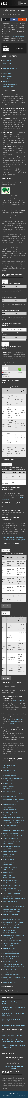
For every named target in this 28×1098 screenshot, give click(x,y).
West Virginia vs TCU (9, 972)
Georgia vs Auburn (8, 843)
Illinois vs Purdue (7, 856)
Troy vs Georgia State (9, 938)
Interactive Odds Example (10, 68)
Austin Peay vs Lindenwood (10, 825)
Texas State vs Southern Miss (11, 927)
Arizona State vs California (10, 838)
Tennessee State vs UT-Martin (11, 911)
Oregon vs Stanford (8, 904)
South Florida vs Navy (9, 862)
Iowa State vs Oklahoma (9, 932)
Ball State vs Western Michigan (11, 846)
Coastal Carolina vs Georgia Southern (13, 935)
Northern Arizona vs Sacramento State (14, 977)
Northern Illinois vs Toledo (10, 851)
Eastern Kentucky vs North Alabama (13, 922)
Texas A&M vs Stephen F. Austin (12, 909)
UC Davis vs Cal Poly (9, 959)
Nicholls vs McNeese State (10, 961)
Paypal (12, 723)
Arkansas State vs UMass (10, 867)
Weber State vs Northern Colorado (12, 836)
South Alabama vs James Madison (12, 778)
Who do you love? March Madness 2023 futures (13, 1014)
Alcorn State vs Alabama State (11, 893)
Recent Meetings (7, 73)
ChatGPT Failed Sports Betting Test (13, 1025)
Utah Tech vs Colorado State (11, 943)
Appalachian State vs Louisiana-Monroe (14, 966)
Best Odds (6, 66)
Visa (9, 719)
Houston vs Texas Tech (9, 854)
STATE (6, 46)
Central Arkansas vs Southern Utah (12, 964)
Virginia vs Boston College (10, 828)
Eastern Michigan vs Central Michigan (13, 799)
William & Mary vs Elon (9, 804)
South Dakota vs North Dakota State (13, 820)
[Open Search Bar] (19, 3)
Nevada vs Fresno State (9, 982)
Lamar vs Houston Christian (10, 914)
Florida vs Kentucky (8, 786)
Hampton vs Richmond (9, 815)
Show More (6, 606)
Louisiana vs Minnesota (9, 775)
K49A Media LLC (6, 1077)
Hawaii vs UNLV (7, 875)
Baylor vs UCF (7, 849)
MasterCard (18, 719)
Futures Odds (6, 79)
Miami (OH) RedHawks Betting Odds (13, 537)
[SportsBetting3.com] (4, 3)
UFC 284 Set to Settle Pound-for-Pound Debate (13, 1020)
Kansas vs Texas (7, 864)
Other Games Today (8, 86)
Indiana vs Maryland (8, 872)
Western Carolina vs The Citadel (12, 822)
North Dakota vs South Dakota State (13, 830)
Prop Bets (5, 71)
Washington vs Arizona (9, 980)
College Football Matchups (11, 991)
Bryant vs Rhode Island (9, 796)
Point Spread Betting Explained (12, 1035)
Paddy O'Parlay (7, 63)
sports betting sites (18, 700)
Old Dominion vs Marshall (10, 870)
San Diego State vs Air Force (11, 956)
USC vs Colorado (8, 788)
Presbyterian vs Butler (9, 791)
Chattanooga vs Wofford (10, 901)
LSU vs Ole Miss (7, 896)
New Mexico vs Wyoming (10, 880)
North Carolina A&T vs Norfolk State (13, 817)
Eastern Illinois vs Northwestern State (13, 906)
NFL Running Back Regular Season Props (13, 1002)
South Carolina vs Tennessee (11, 953)
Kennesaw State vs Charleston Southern (14, 898)
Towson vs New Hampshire (10, 833)
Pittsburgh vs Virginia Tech (10, 969)
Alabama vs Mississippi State (11, 974)
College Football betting (18, 36)
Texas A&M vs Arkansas (9, 781)
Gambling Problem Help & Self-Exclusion (14, 1067)
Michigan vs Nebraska (9, 859)
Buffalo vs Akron (7, 783)
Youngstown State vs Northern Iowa (13, 802)
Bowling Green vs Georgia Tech (11, 841)
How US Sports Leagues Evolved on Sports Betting (13, 1046)
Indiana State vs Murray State (11, 925)
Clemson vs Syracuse (9, 770)
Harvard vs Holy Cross (9, 888)
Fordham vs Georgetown (10, 812)
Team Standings (7, 76)
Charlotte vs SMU (8, 946)
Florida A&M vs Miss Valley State (12, 919)
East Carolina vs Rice (9, 930)
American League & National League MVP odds (13, 1008)
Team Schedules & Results (10, 84)
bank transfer (15, 721)
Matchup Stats (7, 60)
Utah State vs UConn (9, 765)
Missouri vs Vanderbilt (9, 877)
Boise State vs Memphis (9, 883)
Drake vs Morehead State (10, 809)
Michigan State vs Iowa (9, 951)
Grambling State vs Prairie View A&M (13, 917)
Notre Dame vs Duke (8, 948)
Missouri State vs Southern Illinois (12, 885)
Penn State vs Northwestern (11, 773)
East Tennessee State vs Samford (12, 794)
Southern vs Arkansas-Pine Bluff (12, 891)
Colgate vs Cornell (8, 807)
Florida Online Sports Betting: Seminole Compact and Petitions (12, 1040)
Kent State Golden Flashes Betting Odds (14, 539)
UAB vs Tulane (7, 768)
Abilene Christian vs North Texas (12, 940)
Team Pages (6, 81)
